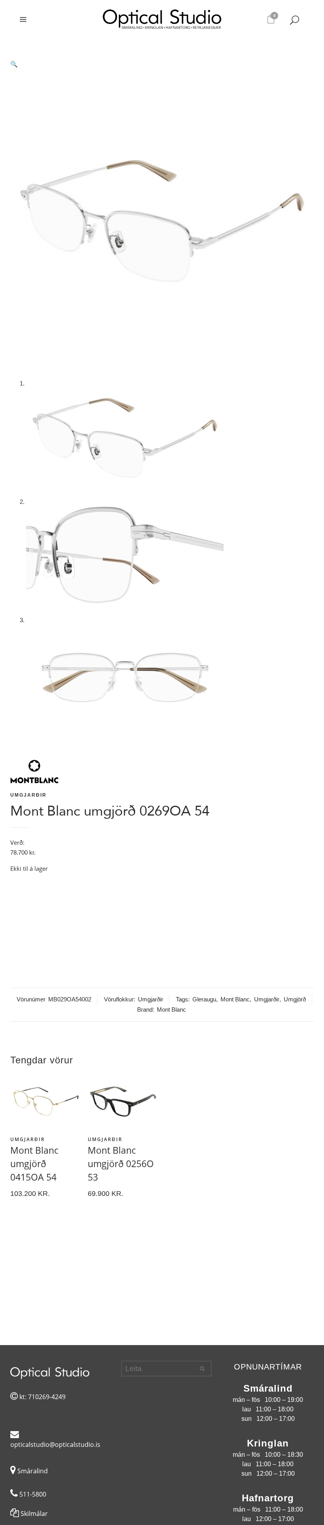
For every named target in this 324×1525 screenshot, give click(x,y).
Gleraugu (204, 999)
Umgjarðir (28, 795)
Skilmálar (33, 1513)
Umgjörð (295, 999)
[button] (162, 64)
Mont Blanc (235, 999)
